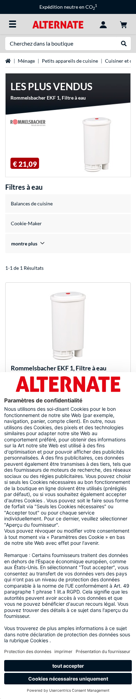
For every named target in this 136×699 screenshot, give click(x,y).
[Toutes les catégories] (12, 24)
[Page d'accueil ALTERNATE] (57, 24)
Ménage (26, 61)
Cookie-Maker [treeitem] (26, 223)
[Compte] (103, 24)
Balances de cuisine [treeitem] (32, 203)
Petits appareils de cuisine (70, 61)
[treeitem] (68, 243)
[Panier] (123, 24)
